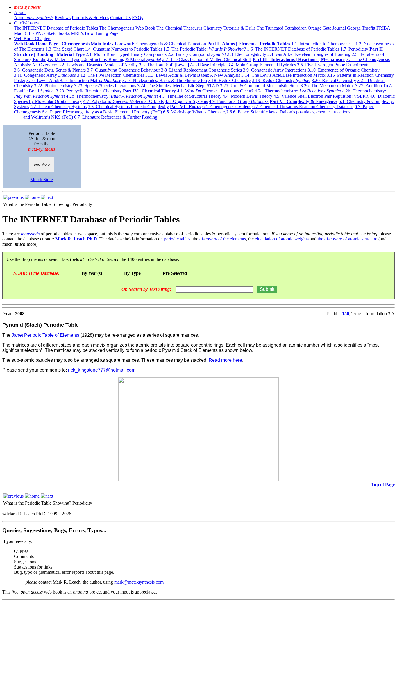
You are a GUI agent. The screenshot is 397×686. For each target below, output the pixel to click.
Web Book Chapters (32, 38)
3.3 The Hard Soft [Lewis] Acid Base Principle (182, 64)
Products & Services (90, 17)
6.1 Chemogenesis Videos (226, 106)
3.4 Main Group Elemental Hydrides (262, 64)
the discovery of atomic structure (347, 238)
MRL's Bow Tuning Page (94, 33)
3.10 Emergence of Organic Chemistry (343, 69)
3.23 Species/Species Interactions (105, 85)
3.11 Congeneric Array (45, 75)
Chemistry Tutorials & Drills (229, 28)
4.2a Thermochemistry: (298, 90)
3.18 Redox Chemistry (229, 80)
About (20, 12)
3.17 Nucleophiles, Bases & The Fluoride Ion (164, 80)
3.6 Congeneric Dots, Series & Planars (50, 69)
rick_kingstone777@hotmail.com (101, 370)
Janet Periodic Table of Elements (44, 335)
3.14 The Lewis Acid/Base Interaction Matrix (283, 75)
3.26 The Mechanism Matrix (327, 85)
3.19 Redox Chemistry (281, 80)
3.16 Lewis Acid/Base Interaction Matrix (73, 80)
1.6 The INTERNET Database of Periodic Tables (293, 49)
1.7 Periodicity (354, 49)
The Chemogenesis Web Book (127, 28)
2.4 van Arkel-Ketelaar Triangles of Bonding (308, 54)
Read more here (225, 360)
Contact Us (120, 17)
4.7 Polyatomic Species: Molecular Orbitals (123, 101)
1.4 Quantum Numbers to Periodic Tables (123, 49)
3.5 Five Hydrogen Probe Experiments (333, 64)
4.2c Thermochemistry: (112, 96)
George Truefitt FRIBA (368, 28)
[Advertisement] (176, 643)
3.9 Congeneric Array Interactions (274, 69)
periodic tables (177, 238)
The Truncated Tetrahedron (282, 28)
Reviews (63, 17)
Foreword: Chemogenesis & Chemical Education (160, 43)
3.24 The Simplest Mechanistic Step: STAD (178, 85)
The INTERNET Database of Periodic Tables (56, 28)
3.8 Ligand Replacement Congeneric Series (201, 69)
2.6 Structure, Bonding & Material (121, 59)
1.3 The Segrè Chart (64, 49)
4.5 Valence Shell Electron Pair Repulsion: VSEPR (321, 96)
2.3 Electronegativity (246, 54)
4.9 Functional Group (239, 101)
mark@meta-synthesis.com (139, 582)
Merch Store (41, 179)
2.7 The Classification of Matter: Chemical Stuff (206, 59)
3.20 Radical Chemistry (334, 80)
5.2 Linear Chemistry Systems (58, 106)
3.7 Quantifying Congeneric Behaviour (123, 69)
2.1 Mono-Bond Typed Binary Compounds (126, 54)
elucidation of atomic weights (282, 238)
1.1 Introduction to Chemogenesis (322, 43)
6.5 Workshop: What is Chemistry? (195, 111)
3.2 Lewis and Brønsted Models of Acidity (98, 64)
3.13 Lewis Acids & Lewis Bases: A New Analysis (192, 75)
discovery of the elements (222, 238)
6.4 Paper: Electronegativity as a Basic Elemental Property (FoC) (102, 111)
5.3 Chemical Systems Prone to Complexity (128, 106)
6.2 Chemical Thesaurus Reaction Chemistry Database (302, 106)
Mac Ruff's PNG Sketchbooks (42, 33)
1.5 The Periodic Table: (204, 49)
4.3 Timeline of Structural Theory (190, 96)
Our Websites (26, 22)
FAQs (137, 17)
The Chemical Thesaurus (179, 28)
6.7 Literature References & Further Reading (115, 117)
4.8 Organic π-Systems (186, 101)
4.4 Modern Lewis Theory (247, 96)
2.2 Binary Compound (197, 54)
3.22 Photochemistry (53, 85)
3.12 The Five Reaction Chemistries (110, 75)
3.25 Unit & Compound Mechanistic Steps (259, 85)
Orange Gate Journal (327, 28)
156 (345, 313)
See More (41, 164)
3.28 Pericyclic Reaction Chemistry (89, 90)
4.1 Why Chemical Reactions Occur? (215, 90)
